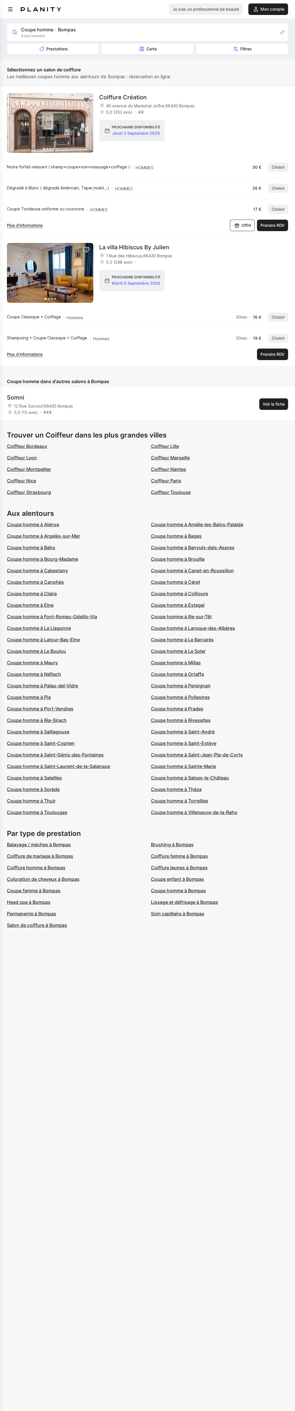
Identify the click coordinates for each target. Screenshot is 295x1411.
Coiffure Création (123, 97)
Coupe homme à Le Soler (178, 651)
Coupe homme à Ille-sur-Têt (181, 616)
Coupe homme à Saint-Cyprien (41, 743)
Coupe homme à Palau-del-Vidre (42, 686)
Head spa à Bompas (28, 902)
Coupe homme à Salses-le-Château (190, 778)
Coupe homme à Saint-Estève (183, 743)
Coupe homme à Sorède (33, 789)
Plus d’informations (25, 225)
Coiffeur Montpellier (29, 469)
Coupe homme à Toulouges (37, 812)
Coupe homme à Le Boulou (36, 651)
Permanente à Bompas (31, 913)
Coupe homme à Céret (175, 582)
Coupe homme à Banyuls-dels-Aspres (193, 547)
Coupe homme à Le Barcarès (182, 639)
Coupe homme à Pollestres (180, 697)
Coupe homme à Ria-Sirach (37, 720)
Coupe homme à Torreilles (179, 801)
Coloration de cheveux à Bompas (43, 879)
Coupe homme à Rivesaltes (181, 720)
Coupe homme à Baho (31, 547)
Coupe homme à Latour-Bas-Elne (43, 639)
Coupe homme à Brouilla (178, 559)
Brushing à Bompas (172, 844)
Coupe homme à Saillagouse (38, 732)
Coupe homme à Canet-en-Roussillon (192, 570)
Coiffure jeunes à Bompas (179, 867)
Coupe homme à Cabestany (37, 570)
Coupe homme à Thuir (31, 801)
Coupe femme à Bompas (33, 890)
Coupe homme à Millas (176, 662)
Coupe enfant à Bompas (177, 879)
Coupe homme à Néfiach (34, 674)
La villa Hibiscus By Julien (134, 247)
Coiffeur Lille (165, 446)
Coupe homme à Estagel (178, 605)
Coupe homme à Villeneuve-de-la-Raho (194, 812)
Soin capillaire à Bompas (177, 913)
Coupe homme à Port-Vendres (40, 709)
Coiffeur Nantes (168, 469)
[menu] (10, 9)
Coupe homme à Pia (29, 697)
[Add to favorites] (86, 99)
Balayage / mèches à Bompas (39, 844)
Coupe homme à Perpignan (181, 686)
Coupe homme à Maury (32, 662)
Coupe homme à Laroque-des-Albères (193, 628)
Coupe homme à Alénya (33, 524)
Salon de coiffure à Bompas (37, 925)
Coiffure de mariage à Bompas (40, 856)
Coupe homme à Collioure (179, 593)
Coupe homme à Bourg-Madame (42, 559)
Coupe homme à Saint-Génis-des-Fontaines (55, 755)
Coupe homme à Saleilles (34, 778)
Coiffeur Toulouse (171, 492)
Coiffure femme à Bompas (179, 856)
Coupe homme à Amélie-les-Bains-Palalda (197, 524)
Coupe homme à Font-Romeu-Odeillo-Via (52, 616)
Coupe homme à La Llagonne (39, 628)
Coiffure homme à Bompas (36, 867)
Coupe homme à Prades (177, 709)
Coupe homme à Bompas (178, 890)
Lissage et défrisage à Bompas (184, 902)
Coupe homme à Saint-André (183, 732)
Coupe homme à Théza (176, 789)
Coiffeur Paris (166, 481)
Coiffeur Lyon (22, 458)
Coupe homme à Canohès (35, 582)
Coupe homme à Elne (30, 605)
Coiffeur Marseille (170, 458)
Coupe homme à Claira (32, 593)
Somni (15, 397)
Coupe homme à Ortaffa (177, 674)
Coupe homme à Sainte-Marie (183, 766)
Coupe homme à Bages (176, 536)
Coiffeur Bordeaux (27, 446)
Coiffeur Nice (21, 481)
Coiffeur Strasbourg (29, 492)
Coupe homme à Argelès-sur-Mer (43, 536)
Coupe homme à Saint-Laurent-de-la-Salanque (58, 766)
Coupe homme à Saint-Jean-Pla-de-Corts (197, 755)
